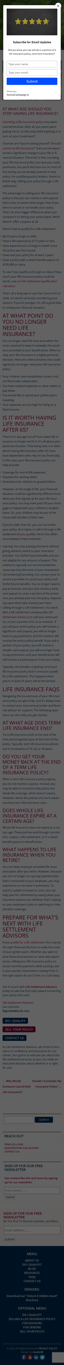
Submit (32, 81)
